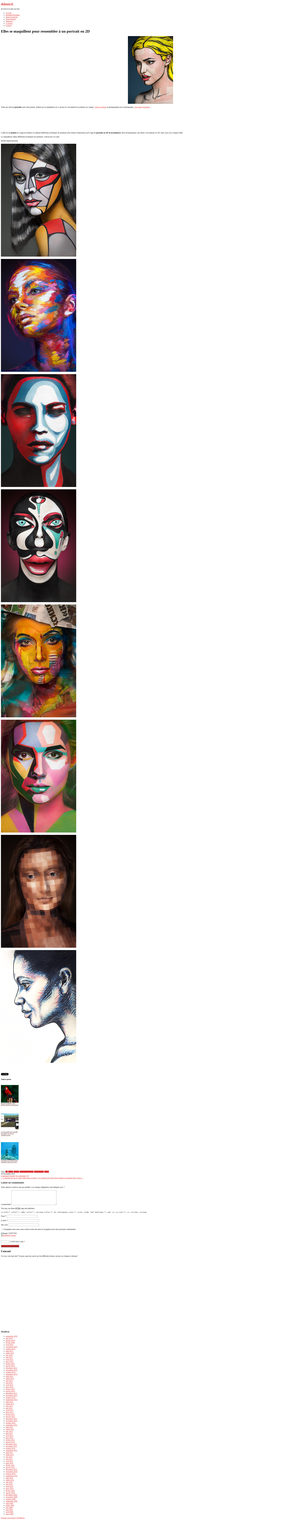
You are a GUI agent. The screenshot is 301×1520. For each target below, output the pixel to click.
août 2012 (9, 1427)
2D (6, 1172)
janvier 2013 (10, 1417)
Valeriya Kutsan (100, 107)
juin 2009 (9, 1508)
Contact (8, 26)
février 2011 (10, 1465)
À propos (9, 23)
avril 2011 (9, 1461)
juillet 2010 (10, 1480)
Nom (3, 1216)
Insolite (12, 1176)
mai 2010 (9, 1484)
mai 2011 (9, 1459)
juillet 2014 (10, 1379)
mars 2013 (9, 1412)
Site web (4, 1225)
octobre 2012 (10, 1423)
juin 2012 (9, 1431)
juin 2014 (9, 1381)
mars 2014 (9, 1387)
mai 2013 (9, 1408)
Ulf (27, 1176)
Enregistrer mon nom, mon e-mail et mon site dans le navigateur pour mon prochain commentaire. (40, 1229)
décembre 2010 (11, 1470)
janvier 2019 (10, 1340)
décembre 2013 (11, 1393)
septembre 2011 (11, 1450)
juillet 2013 (10, 1404)
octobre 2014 (10, 1372)
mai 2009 (9, 1510)
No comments (20, 1176)
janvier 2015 (10, 1366)
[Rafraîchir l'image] (8, 1235)
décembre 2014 (11, 1368)
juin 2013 (9, 1406)
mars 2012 (9, 1438)
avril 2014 (9, 1385)
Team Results (11, 19)
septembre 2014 (11, 1374)
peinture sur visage (27, 1172)
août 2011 (9, 1453)
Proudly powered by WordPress (13, 1518)
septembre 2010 (11, 1476)
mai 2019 (9, 1338)
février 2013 (10, 1415)
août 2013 (9, 1402)
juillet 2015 (10, 1353)
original (16, 1172)
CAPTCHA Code (16, 1242)
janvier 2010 (10, 1493)
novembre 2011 (11, 1446)
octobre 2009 (10, 1499)
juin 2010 (9, 1482)
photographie (39, 1172)
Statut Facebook (12, 17)
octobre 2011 (10, 1448)
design (10, 1172)
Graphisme (5, 1176)
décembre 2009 (11, 1495)
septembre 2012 (11, 1425)
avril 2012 (9, 1436)
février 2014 (10, 1389)
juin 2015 (9, 1355)
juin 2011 (9, 1457)
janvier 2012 (10, 1442)
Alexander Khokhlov (142, 107)
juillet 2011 (10, 1455)
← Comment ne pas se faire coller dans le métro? (19, 1178)
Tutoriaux (9, 21)
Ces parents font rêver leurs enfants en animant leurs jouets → (60, 1178)
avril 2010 (9, 1486)
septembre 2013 (11, 1400)
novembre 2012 (11, 1421)
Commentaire (6, 1204)
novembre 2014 (11, 1370)
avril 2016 (9, 1345)
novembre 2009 (11, 1497)
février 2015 (10, 1364)
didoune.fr (7, 3)
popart (46, 1172)
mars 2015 (9, 1362)
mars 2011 (9, 1463)
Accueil (8, 13)
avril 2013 (9, 1410)
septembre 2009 (11, 1501)
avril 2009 (9, 1512)
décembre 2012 (11, 1419)
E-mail (4, 1220)
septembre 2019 (11, 1336)
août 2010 (9, 1478)
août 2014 (9, 1376)
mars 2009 (9, 1514)
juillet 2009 (10, 1505)
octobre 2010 (10, 1474)
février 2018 (10, 1343)
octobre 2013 (10, 1398)
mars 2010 (9, 1489)
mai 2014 (9, 1383)
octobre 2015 (10, 1349)
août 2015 (9, 1351)
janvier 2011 (10, 1467)
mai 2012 (9, 1434)
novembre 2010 (11, 1472)
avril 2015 (9, 1360)
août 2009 (9, 1503)
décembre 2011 (11, 1444)
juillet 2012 (10, 1429)
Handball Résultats (13, 15)
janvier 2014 (10, 1391)
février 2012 (10, 1440)
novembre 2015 (11, 1347)
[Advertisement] (150, 114)
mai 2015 (9, 1357)
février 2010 (10, 1491)
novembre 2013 (11, 1395)
